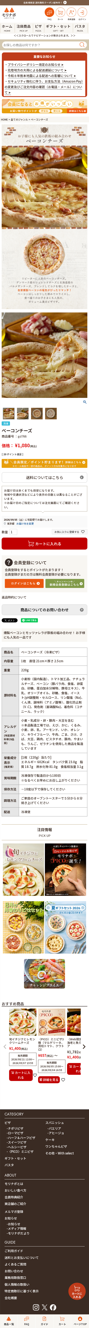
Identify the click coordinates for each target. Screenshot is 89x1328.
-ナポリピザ (15, 1128)
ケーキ (50, 1140)
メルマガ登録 (14, 1211)
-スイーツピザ (16, 1142)
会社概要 (11, 1298)
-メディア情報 (16, 1228)
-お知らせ (13, 1224)
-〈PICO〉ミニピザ (20, 1151)
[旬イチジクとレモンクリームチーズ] (23, 896)
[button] (5, 1046)
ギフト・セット (15, 1158)
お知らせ (11, 1218)
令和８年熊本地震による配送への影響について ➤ (42, 75)
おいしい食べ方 (15, 1190)
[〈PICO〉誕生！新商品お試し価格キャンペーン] (65, 896)
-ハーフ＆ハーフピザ (21, 1137)
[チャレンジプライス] (44, 989)
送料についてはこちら (44, 477)
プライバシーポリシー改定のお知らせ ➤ (36, 64)
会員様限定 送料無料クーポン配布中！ (43, 2)
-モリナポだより (18, 1233)
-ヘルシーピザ (16, 1147)
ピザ (8, 1122)
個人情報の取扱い (17, 1284)
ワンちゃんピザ (56, 1146)
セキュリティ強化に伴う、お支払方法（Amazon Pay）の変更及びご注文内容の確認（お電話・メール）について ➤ (44, 87)
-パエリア (54, 1128)
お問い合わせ (14, 1271)
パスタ (9, 1165)
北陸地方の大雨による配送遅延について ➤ (37, 70)
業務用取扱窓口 (15, 1277)
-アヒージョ (55, 1133)
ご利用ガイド (14, 1251)
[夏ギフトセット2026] (65, 954)
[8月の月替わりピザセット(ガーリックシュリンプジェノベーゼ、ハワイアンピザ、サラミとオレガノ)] (23, 954)
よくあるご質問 (15, 1264)
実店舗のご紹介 (15, 1203)
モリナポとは (14, 1183)
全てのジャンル (19, 119)
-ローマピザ (15, 1133)
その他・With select (59, 1153)
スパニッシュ (54, 1122)
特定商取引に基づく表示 (22, 1291)
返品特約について (14, 597)
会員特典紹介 (14, 1197)
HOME (4, 119)
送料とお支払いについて (22, 1257)
